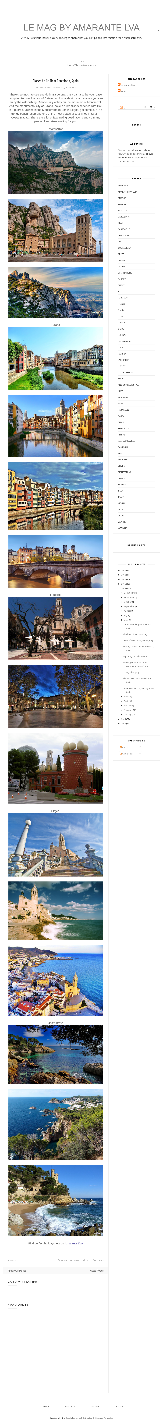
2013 (123, 723)
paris (121, 403)
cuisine (121, 260)
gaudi (121, 310)
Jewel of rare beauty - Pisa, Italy (138, 640)
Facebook (44, 1407)
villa (120, 509)
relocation (124, 428)
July (125, 615)
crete (121, 254)
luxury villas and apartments (131, 153)
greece (121, 322)
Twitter (95, 1407)
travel (121, 497)
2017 (123, 579)
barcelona (123, 216)
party (121, 416)
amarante (123, 185)
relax (121, 422)
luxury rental (125, 372)
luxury (121, 366)
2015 (123, 588)
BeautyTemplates (73, 1418)
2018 (123, 574)
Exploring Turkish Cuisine (135, 656)
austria (122, 204)
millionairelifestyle (128, 384)
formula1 (123, 297)
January (127, 714)
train (121, 490)
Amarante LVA (45, 87)
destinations (125, 272)
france (121, 303)
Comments (127, 753)
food (121, 291)
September (129, 606)
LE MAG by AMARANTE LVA (82, 27)
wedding (122, 528)
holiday (122, 335)
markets (122, 378)
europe (122, 279)
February (128, 710)
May (126, 696)
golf (120, 316)
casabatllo (124, 229)
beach (121, 222)
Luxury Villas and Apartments (81, 65)
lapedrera (123, 359)
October (128, 601)
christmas (123, 235)
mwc (120, 391)
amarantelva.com (127, 191)
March (127, 705)
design (121, 266)
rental (121, 434)
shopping (123, 459)
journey (122, 353)
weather (122, 521)
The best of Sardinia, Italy (135, 634)
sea (120, 453)
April (126, 701)
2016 (123, 583)
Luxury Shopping (131, 672)
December (129, 592)
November (129, 597)
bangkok (123, 210)
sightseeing (124, 472)
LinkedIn (119, 1407)
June (126, 619)
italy (120, 347)
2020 (123, 570)
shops (121, 465)
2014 (123, 719)
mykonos (123, 397)
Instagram (70, 1407)
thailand (122, 484)
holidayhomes (125, 341)
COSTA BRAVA (124, 247)
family (121, 285)
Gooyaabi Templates (104, 1418)
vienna (121, 503)
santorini (123, 447)
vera (123, 91)
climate (122, 241)
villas (121, 515)
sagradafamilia (126, 440)
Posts (125, 747)
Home (81, 61)
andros (122, 198)
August (127, 610)
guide (121, 328)
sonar (121, 478)
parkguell (123, 409)
